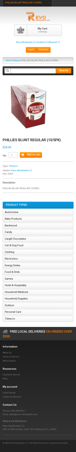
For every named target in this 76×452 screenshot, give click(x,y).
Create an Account (12, 397)
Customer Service (11, 374)
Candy (8, 232)
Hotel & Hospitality (15, 285)
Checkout (43, 49)
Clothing (9, 252)
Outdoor (9, 305)
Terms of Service (11, 356)
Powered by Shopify (58, 443)
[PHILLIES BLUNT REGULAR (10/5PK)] (28, 82)
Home (8, 60)
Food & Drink (12, 272)
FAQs (5, 378)
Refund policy (9, 361)
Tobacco (16, 60)
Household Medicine (16, 292)
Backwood (11, 225)
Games (9, 278)
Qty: (5, 155)
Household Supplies (16, 298)
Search (63, 70)
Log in (31, 49)
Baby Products (13, 218)
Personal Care (13, 311)
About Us (7, 352)
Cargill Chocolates (15, 238)
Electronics (11, 258)
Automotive (11, 212)
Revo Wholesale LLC (21, 170)
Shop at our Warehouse (15, 421)
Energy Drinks (12, 265)
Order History (9, 393)
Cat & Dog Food (14, 245)
